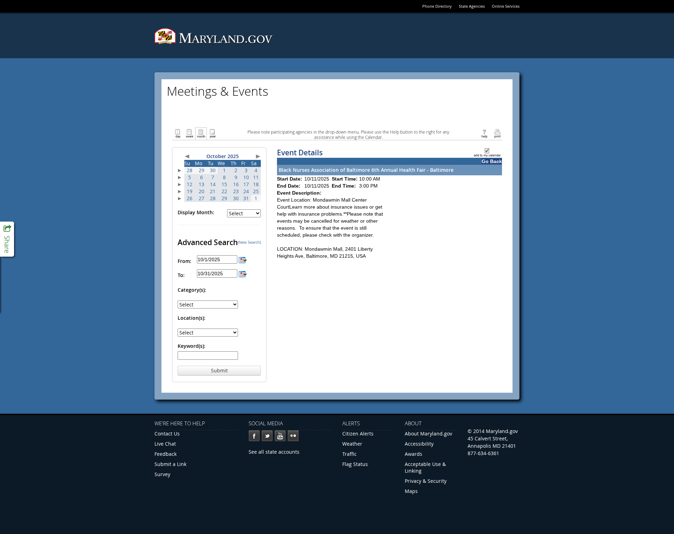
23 (236, 191)
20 (201, 191)
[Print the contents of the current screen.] (497, 133)
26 (189, 198)
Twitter (267, 435)
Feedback (165, 454)
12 (189, 184)
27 (201, 198)
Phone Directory (437, 6)
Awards (413, 454)
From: (184, 261)
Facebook (254, 435)
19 (189, 191)
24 (246, 191)
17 (246, 184)
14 (213, 184)
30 (213, 170)
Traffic (349, 454)
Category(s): (192, 289)
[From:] (243, 259)
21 (213, 191)
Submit (219, 370)
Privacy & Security (426, 481)
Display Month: (196, 212)
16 (236, 184)
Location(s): (191, 318)
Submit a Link (170, 464)
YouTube (280, 435)
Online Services (506, 6)
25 (256, 191)
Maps (411, 491)
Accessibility (419, 443)
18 (256, 184)
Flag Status (355, 464)
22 (224, 191)
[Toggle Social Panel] (7, 239)
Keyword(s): (191, 346)
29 (201, 170)
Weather (352, 443)
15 (224, 184)
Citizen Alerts (358, 433)
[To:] (243, 273)
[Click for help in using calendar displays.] (484, 133)
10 (246, 177)
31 (246, 198)
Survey (162, 474)
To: (181, 275)
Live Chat (165, 443)
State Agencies (472, 6)
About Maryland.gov (428, 433)
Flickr (293, 435)
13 (201, 184)
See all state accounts (274, 451)
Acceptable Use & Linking (425, 467)
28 (189, 170)
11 (256, 177)
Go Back (492, 161)
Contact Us (167, 433)
